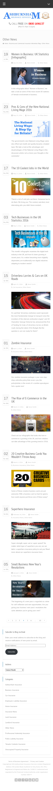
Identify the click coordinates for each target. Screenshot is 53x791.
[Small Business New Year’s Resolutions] (31, 594)
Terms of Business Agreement (18, 761)
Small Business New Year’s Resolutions (26, 565)
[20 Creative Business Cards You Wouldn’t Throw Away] (31, 484)
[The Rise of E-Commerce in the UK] (31, 428)
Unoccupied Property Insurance (16, 749)
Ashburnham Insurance (13, 685)
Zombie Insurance (21, 343)
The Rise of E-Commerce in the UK (29, 399)
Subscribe (11, 652)
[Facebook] (23, 779)
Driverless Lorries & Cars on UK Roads (29, 277)
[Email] (16, 779)
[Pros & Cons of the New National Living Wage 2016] (31, 134)
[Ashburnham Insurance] (26, 19)
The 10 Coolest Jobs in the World (30, 168)
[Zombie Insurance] (31, 370)
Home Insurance (11, 706)
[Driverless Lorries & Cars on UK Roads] (31, 306)
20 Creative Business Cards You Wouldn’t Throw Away (29, 455)
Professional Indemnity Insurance (17, 733)
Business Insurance (19, 465)
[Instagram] (33, 779)
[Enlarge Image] (31, 70)
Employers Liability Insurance (16, 701)
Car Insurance (17, 287)
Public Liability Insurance (14, 739)
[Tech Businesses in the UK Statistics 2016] (31, 244)
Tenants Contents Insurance (15, 744)
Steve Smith (31, 63)
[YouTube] (36, 779)
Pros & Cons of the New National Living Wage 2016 (30, 108)
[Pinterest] (26, 779)
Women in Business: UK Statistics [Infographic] (30, 55)
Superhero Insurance (23, 509)
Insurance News (18, 351)
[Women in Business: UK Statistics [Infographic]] (31, 81)
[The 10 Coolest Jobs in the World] (31, 192)
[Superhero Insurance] (31, 536)
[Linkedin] (29, 779)
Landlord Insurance (12, 722)
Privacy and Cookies (37, 761)
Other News (43, 63)
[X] (19, 779)
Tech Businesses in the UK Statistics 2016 (26, 218)
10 (40, 620)
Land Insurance (10, 717)
